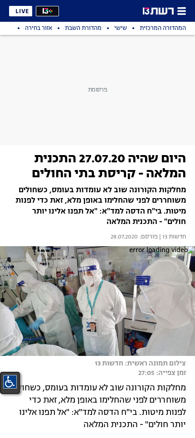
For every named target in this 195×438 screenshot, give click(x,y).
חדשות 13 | (172, 237)
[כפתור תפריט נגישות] (10, 382)
